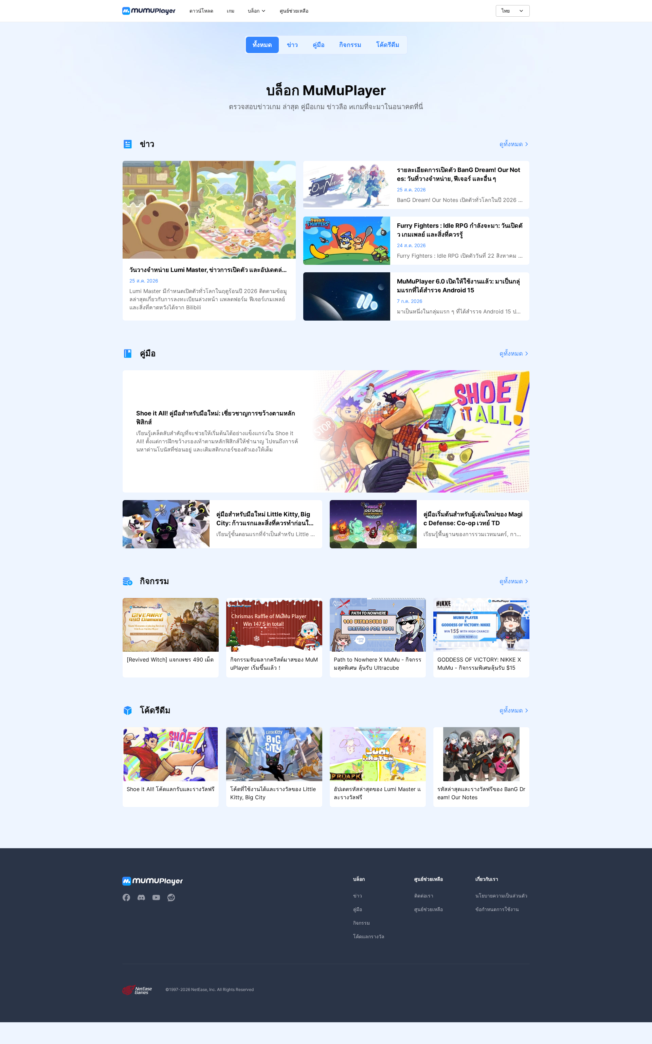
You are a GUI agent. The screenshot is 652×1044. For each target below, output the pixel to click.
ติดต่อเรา (423, 895)
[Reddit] (171, 897)
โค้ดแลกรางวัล (368, 936)
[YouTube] (156, 897)
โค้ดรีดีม (387, 44)
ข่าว (292, 44)
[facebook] (126, 897)
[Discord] (141, 897)
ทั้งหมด (262, 44)
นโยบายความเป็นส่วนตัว (501, 895)
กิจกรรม (350, 44)
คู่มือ (319, 44)
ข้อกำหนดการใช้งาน (497, 909)
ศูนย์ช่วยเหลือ (428, 909)
